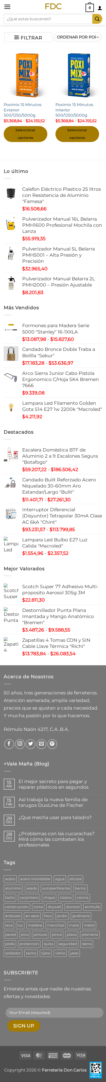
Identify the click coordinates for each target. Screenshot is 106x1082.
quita (48, 943)
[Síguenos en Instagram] (20, 744)
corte (38, 906)
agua (60, 879)
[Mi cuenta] (99, 7)
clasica (66, 897)
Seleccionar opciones (25, 134)
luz (20, 925)
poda (10, 943)
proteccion (29, 943)
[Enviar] (97, 19)
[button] (7, 6)
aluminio (13, 888)
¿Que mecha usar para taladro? (55, 817)
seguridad (67, 943)
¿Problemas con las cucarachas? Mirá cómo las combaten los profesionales (56, 839)
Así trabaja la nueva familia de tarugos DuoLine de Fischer (53, 802)
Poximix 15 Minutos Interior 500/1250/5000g (74, 110)
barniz (80, 888)
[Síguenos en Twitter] (30, 744)
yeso (74, 953)
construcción (17, 906)
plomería (90, 934)
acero (10, 879)
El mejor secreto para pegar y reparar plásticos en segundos (53, 784)
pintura (40, 934)
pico (25, 934)
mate (74, 925)
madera (35, 925)
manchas (55, 925)
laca (9, 925)
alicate (76, 879)
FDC (53, 6)
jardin (62, 916)
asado (31, 888)
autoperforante (56, 888)
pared (10, 934)
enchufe (92, 906)
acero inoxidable (35, 879)
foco (48, 916)
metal (89, 925)
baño (10, 897)
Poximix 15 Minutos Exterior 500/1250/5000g (22, 110)
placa (72, 934)
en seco (32, 916)
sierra (87, 943)
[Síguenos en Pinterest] (52, 744)
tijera (45, 953)
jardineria (81, 916)
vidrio (60, 953)
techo (31, 953)
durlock (73, 906)
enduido (12, 916)
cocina (82, 897)
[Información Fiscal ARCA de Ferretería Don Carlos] (95, 1070)
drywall (54, 906)
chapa (49, 897)
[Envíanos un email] (41, 744)
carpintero (28, 897)
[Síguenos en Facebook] (9, 744)
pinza (57, 934)
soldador (13, 953)
